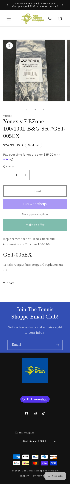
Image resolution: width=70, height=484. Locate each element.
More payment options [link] (35, 214)
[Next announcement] (63, 5)
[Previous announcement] (7, 5)
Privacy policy (41, 475)
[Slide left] (26, 109)
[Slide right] (44, 109)
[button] (8, 18)
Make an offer (35, 227)
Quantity (8, 166)
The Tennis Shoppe (33, 470)
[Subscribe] (57, 345)
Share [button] (10, 283)
